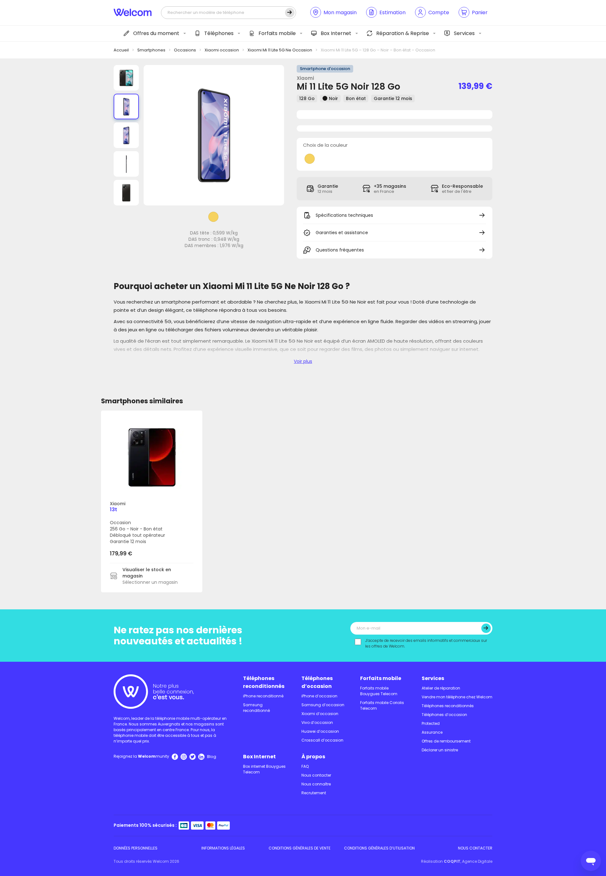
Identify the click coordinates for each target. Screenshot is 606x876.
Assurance (432, 732)
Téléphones (219, 33)
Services (464, 33)
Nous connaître (316, 784)
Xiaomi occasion (222, 50)
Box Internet (336, 33)
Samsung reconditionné (256, 707)
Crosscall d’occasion (322, 740)
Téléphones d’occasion (317, 682)
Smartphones (151, 50)
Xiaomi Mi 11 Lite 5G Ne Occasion (279, 50)
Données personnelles (135, 848)
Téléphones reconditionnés (263, 682)
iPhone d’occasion (319, 696)
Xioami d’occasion (319, 713)
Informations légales (223, 848)
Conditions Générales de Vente (299, 848)
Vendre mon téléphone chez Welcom (457, 697)
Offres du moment (156, 33)
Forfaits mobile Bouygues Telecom (378, 690)
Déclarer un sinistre (440, 750)
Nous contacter (316, 775)
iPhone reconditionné (263, 696)
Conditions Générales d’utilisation (379, 848)
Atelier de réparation (441, 688)
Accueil (121, 50)
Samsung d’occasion (322, 704)
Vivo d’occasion (317, 722)
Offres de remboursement (446, 741)
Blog (211, 757)
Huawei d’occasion (320, 731)
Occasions (185, 50)
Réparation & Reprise (402, 33)
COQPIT (452, 861)
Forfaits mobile (277, 33)
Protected (431, 723)
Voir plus (303, 361)
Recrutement (313, 793)
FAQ (305, 766)
